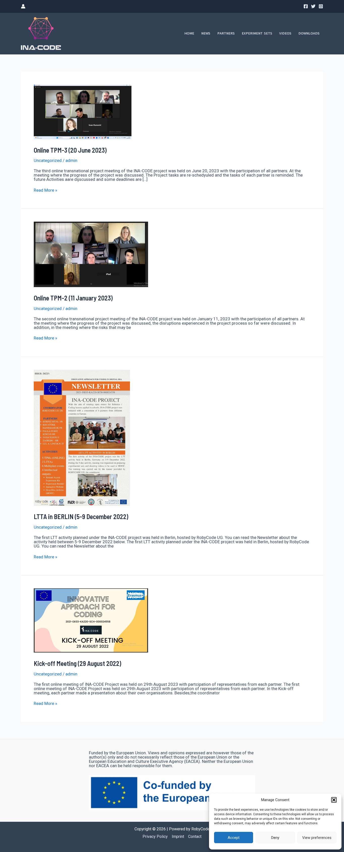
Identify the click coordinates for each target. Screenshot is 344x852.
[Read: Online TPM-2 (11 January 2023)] (91, 254)
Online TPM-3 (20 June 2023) (70, 150)
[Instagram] (321, 6)
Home (189, 33)
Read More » (45, 190)
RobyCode (200, 829)
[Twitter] (313, 6)
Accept (233, 837)
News (205, 33)
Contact (194, 836)
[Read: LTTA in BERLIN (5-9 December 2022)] (82, 437)
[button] (333, 799)
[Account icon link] (23, 6)
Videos (285, 33)
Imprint (178, 836)
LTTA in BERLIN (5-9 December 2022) (81, 516)
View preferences (316, 837)
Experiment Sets (257, 33)
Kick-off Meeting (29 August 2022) (77, 663)
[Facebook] (305, 6)
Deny (275, 837)
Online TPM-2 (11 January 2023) (73, 298)
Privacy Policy (155, 836)
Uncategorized (48, 160)
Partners (226, 33)
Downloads (309, 33)
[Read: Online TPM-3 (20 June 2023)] (82, 111)
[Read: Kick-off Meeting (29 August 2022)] (91, 620)
